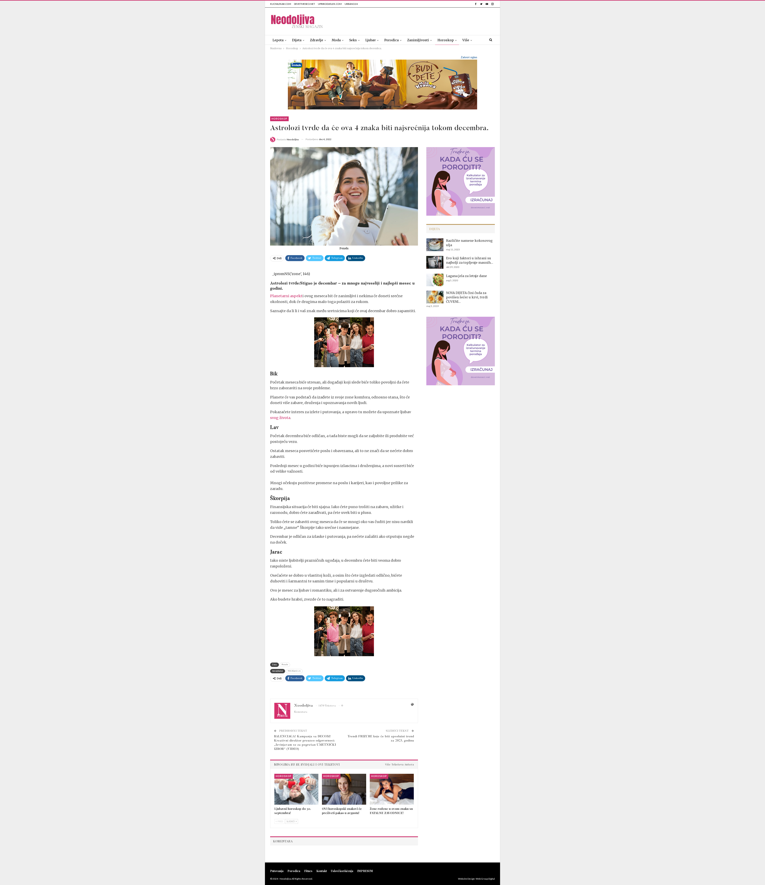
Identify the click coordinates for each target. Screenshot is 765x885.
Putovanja (276, 871)
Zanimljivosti (418, 40)
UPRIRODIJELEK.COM (330, 3)
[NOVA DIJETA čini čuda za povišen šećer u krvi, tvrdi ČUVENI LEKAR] (434, 297)
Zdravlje (316, 40)
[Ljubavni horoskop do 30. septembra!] (296, 789)
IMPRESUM (365, 871)
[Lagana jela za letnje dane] (434, 280)
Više (465, 40)
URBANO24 (351, 3)
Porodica (391, 40)
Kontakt (321, 871)
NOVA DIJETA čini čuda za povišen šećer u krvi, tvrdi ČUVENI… (467, 297)
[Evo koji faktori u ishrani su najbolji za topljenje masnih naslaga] (434, 262)
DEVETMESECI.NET (304, 3)
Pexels (285, 665)
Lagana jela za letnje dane (466, 276)
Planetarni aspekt (286, 296)
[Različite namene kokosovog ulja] (434, 244)
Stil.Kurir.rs (294, 671)
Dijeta (296, 40)
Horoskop (445, 40)
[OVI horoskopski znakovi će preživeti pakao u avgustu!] (344, 789)
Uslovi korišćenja (342, 871)
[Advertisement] (422, 21)
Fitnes (308, 871)
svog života (280, 417)
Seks (353, 40)
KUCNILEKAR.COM (280, 3)
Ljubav (370, 40)
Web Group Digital (485, 878)
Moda (336, 40)
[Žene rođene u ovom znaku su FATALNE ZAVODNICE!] (392, 789)
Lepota (278, 40)
